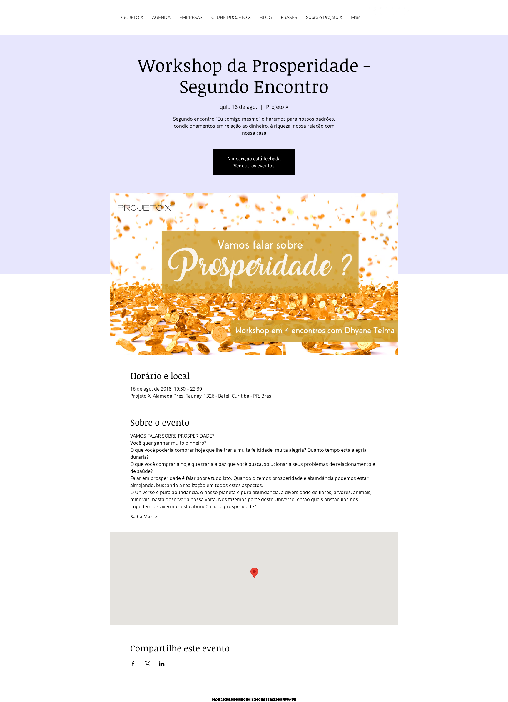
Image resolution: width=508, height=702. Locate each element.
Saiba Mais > (144, 516)
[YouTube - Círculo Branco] (372, 11)
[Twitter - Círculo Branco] (407, 11)
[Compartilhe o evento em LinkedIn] (162, 663)
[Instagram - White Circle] (384, 11)
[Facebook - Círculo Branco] (396, 11)
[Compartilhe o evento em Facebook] (133, 663)
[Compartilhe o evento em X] (147, 663)
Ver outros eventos (254, 165)
